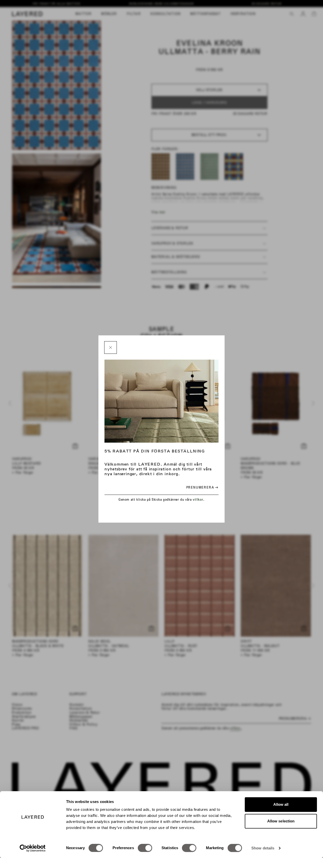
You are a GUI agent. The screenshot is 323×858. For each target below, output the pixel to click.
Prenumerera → (202, 487)
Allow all (281, 804)
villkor (198, 499)
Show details (262, 848)
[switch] (145, 848)
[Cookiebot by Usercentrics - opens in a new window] (33, 848)
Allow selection (281, 821)
